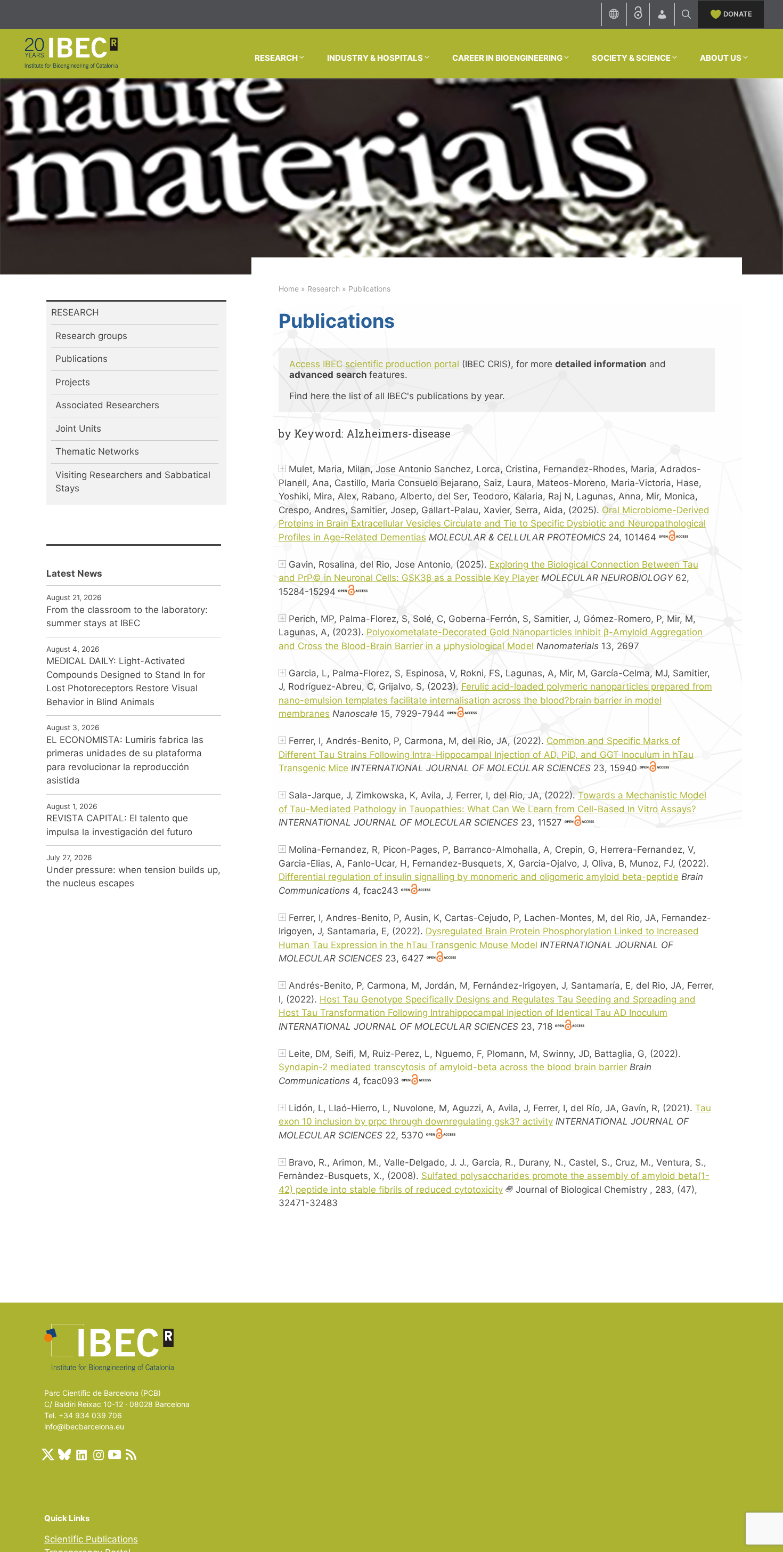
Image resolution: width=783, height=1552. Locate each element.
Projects (72, 382)
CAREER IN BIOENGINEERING (507, 58)
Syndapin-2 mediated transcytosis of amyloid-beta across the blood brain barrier (453, 1067)
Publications (81, 358)
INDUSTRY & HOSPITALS (375, 58)
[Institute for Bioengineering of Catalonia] (71, 52)
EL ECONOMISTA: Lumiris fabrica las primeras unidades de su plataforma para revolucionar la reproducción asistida (124, 760)
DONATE (737, 14)
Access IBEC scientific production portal (374, 364)
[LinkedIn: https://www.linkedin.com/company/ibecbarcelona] (81, 1454)
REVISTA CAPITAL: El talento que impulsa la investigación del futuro (119, 825)
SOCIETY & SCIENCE (631, 58)
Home (289, 288)
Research (323, 288)
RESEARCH (276, 58)
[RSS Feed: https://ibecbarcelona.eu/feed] (131, 1454)
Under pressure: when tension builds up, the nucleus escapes (133, 876)
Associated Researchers (107, 405)
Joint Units (78, 428)
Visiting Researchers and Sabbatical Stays (132, 482)
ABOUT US (720, 58)
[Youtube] (114, 1454)
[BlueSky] (64, 1454)
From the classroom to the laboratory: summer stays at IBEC (127, 616)
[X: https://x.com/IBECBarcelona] (48, 1454)
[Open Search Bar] (686, 14)
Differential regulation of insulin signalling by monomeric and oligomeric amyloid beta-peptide (479, 876)
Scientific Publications (91, 1539)
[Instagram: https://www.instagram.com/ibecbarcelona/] (98, 1454)
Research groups (91, 335)
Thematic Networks (97, 451)
